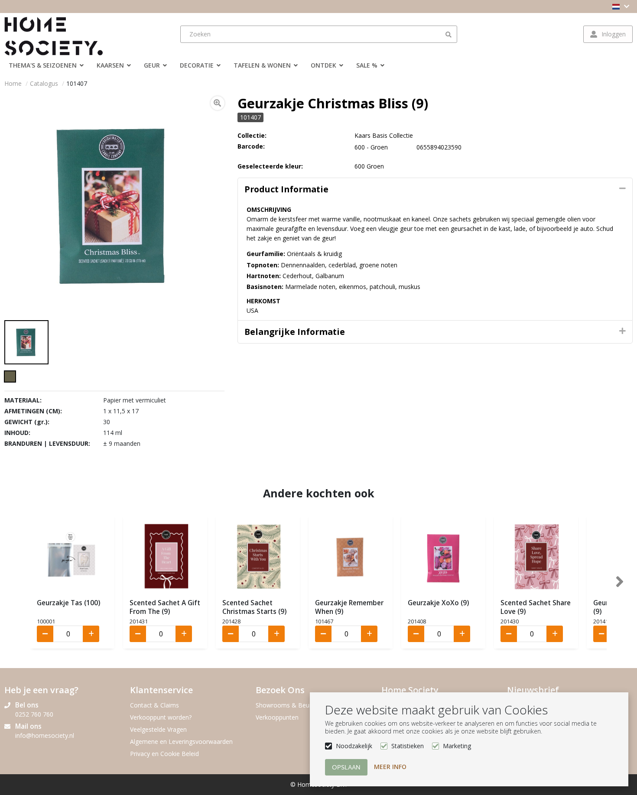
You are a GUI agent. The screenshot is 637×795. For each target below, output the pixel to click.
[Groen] (10, 376)
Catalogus (44, 83)
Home (13, 83)
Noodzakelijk (354, 746)
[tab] (435, 189)
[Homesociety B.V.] (58, 34)
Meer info (390, 767)
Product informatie (286, 189)
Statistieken (407, 746)
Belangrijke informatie (294, 331)
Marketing (457, 746)
